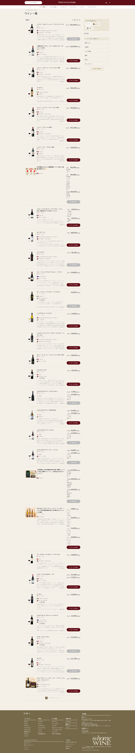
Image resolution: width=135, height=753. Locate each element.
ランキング (63, 7)
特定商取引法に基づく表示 (71, 742)
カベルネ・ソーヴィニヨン (57, 727)
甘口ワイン (26, 733)
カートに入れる (74, 60)
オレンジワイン (27, 729)
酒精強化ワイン (27, 731)
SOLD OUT (74, 38)
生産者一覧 (68, 718)
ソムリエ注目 (53, 7)
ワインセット (73, 7)
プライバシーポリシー (70, 744)
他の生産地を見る (41, 733)
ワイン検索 (42, 7)
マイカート (26, 749)
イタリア (40, 731)
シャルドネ (54, 725)
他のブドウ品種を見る (56, 733)
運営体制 (67, 748)
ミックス (26, 735)
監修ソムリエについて (28, 745)
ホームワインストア (29, 10)
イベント (82, 7)
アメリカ (40, 729)
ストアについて (92, 7)
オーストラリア (41, 725)
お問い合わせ (68, 746)
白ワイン (26, 723)
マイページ (26, 747)
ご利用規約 (68, 740)
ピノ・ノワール (55, 723)
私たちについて (27, 742)
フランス (40, 723)
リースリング (54, 731)
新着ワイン (68, 724)
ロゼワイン (26, 725)
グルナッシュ (54, 721)
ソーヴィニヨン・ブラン (57, 729)
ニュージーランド (41, 727)
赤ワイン (26, 721)
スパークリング (27, 727)
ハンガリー (40, 721)
